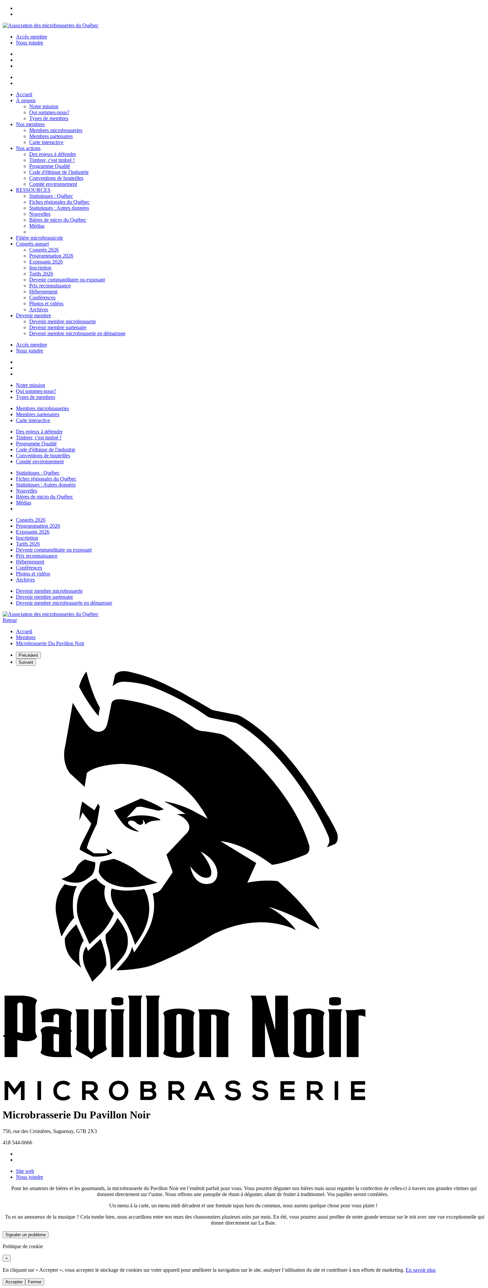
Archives (38, 309)
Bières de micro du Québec (57, 220)
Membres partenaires (51, 136)
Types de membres (48, 118)
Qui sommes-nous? (49, 112)
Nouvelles (39, 214)
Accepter (14, 1281)
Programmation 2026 (51, 256)
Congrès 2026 (44, 250)
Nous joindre (29, 42)
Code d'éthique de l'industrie (59, 172)
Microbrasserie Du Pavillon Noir (50, 643)
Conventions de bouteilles (56, 178)
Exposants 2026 (46, 262)
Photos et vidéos (46, 303)
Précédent (28, 655)
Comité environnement (53, 184)
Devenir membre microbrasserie (62, 321)
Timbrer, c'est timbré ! (52, 160)
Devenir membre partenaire (57, 327)
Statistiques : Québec (51, 196)
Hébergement (43, 291)
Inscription (40, 267)
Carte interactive (46, 142)
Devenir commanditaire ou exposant (67, 279)
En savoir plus (421, 1270)
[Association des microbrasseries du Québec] (51, 25)
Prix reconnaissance (50, 285)
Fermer (34, 1281)
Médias (36, 226)
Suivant (26, 662)
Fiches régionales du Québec (59, 202)
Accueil (24, 631)
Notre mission (43, 106)
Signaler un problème (25, 1234)
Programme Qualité (49, 166)
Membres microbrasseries (55, 130)
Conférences (42, 297)
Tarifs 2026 (41, 273)
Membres (26, 637)
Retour (10, 620)
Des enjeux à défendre (52, 154)
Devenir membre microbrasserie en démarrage (77, 333)
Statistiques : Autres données (59, 208)
